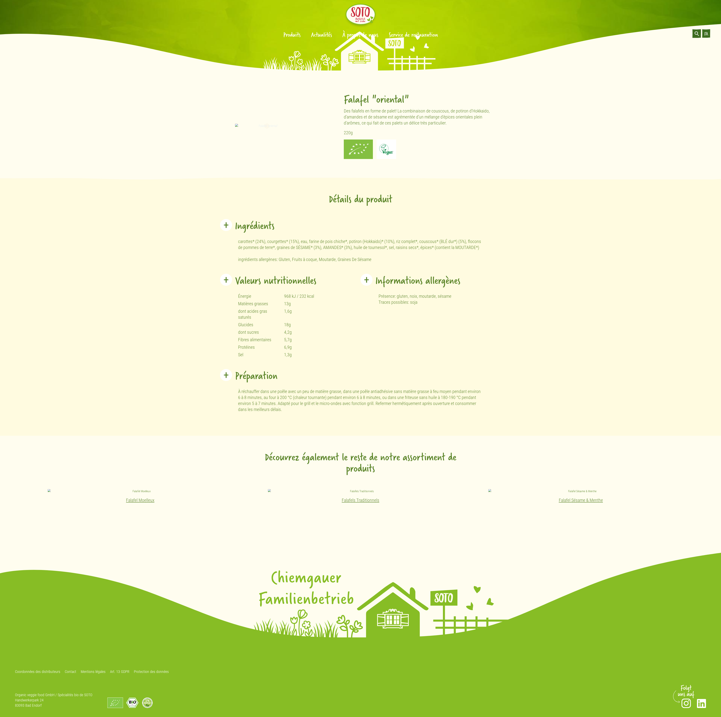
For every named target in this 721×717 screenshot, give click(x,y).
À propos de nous (360, 34)
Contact (70, 671)
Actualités (321, 34)
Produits (292, 34)
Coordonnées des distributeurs (37, 671)
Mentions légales (93, 671)
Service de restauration (413, 34)
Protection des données (151, 671)
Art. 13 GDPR (119, 671)
